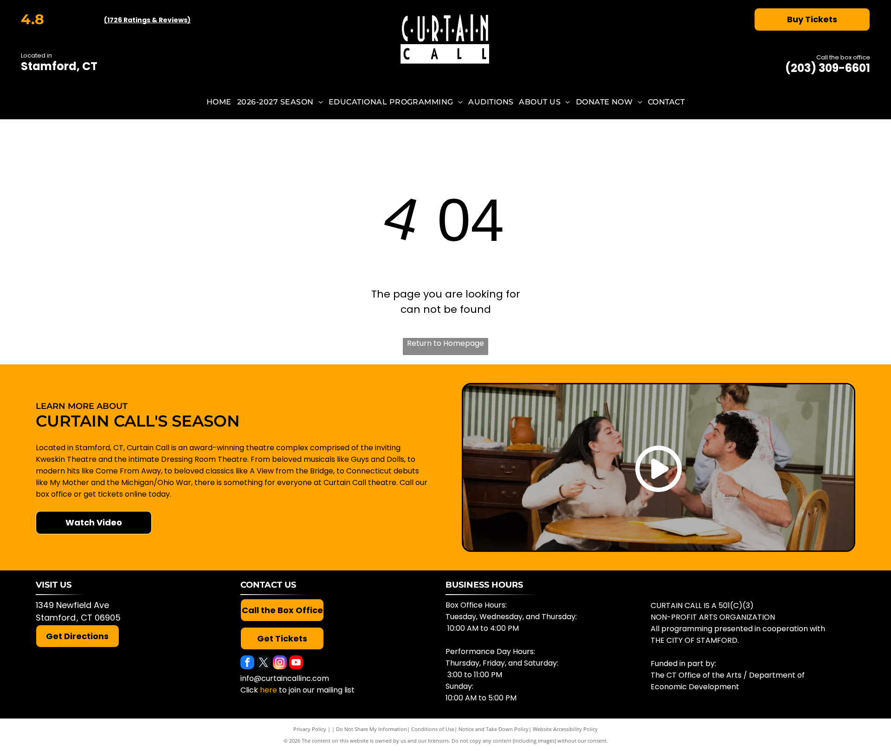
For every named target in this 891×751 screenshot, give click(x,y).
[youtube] (296, 663)
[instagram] (280, 663)
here (268, 690)
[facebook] (247, 663)
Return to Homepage (445, 343)
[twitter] (264, 663)
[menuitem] (219, 102)
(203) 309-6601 (827, 68)
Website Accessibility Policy (565, 728)
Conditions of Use (432, 728)
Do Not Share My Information (371, 728)
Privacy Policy (309, 728)
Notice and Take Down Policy (493, 728)
